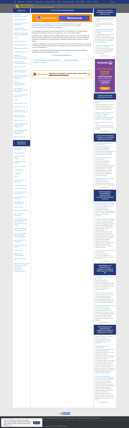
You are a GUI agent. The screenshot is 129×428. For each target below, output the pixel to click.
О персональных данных (20, 185)
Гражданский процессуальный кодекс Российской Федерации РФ (21, 57)
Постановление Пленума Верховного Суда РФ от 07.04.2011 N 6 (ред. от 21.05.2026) (104, 20)
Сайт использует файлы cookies (58, 426)
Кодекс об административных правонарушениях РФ (19, 83)
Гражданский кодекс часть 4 (21, 51)
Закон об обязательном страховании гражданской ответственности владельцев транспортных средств (21, 222)
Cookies (10, 425)
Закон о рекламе (18, 250)
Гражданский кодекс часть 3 (21, 48)
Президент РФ (39, 1)
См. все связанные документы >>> (62, 55)
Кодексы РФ (21, 1)
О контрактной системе (20, 188)
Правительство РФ (50, 1)
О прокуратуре (18, 173)
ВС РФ (59, 1)
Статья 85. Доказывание (71, 60)
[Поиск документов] (15, 2)
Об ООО (16, 176)
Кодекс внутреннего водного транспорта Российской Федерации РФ (21, 77)
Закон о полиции (18, 207)
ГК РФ (15, 38)
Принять (36, 422)
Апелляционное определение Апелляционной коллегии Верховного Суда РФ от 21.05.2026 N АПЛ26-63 (104, 377)
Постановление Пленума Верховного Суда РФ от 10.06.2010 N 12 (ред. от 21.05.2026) (104, 31)
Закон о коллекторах (19, 153)
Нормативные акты (68, 1)
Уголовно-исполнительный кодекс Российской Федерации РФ (21, 125)
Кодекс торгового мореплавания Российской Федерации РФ (21, 90)
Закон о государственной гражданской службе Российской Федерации (20, 235)
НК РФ (15, 100)
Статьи (88, 1)
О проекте (95, 1)
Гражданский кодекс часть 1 (21, 41)
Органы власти (80, 1)
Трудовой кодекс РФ (19, 120)
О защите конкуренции (20, 166)
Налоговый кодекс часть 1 (21, 103)
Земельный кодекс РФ (20, 66)
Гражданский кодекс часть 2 (21, 45)
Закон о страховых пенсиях (21, 210)
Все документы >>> (105, 55)
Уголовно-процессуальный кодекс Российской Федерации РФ (21, 132)
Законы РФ (29, 1)
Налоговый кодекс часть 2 (21, 106)
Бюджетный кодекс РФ (20, 19)
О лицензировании (19, 169)
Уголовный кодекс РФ (19, 136)
